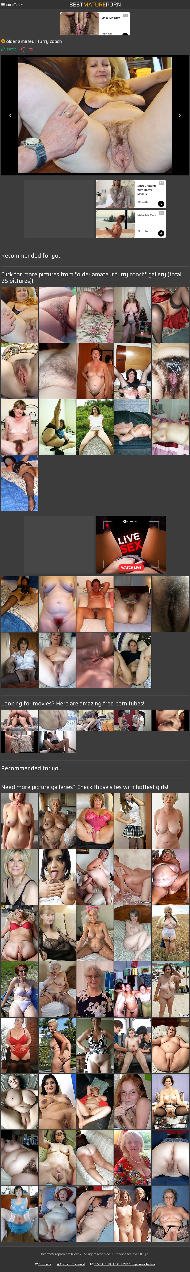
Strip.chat (107, 34)
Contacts (44, 1264)
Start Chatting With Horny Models (146, 190)
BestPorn (95, 4)
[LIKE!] (3, 49)
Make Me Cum (110, 18)
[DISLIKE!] (23, 49)
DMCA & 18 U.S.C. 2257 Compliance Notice (124, 1264)
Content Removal (72, 1264)
